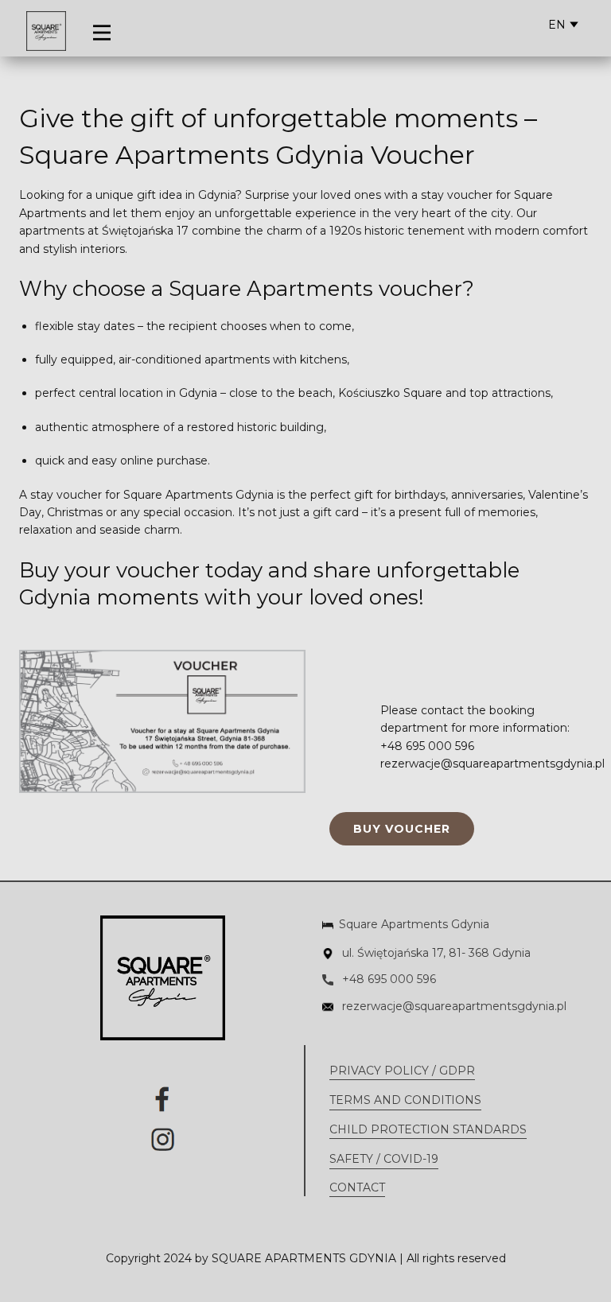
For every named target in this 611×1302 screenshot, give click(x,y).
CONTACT (357, 1187)
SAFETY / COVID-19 (383, 1159)
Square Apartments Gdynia (414, 924)
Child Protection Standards (428, 1129)
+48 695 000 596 (387, 979)
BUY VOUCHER (401, 829)
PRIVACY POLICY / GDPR (402, 1070)
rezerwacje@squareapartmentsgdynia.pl (452, 1006)
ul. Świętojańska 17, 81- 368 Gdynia (435, 953)
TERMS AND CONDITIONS (405, 1100)
